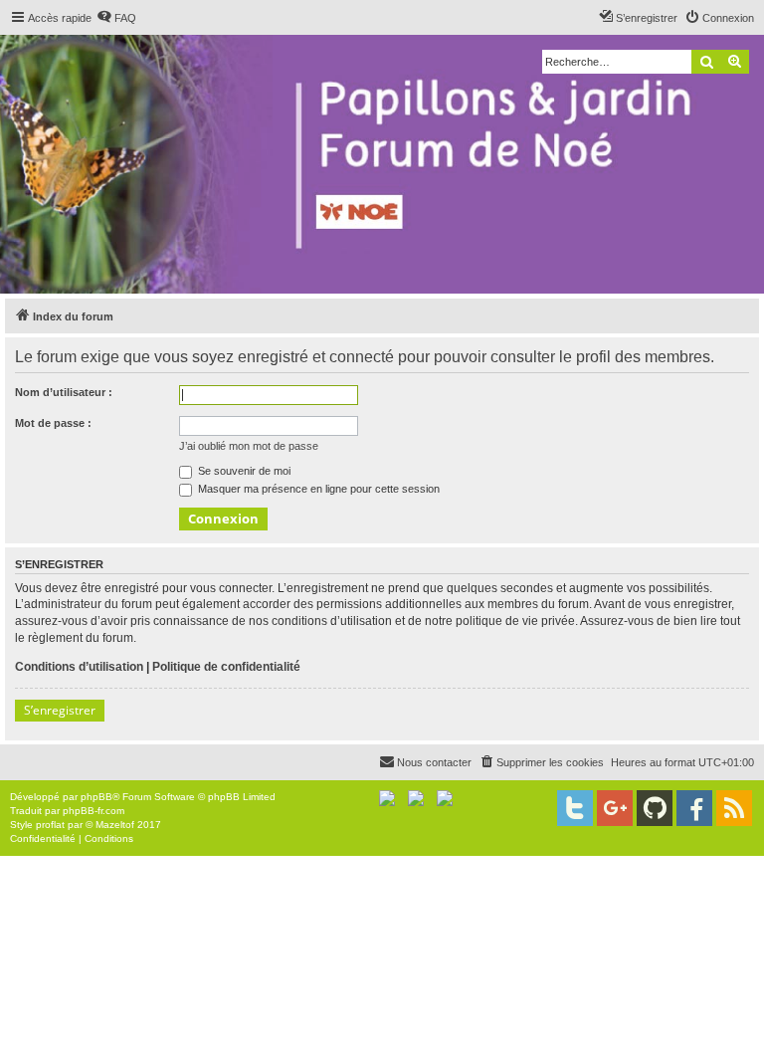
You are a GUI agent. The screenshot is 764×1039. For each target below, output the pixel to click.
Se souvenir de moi (242, 471)
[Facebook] (694, 808)
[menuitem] (116, 18)
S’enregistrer (60, 710)
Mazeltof (115, 824)
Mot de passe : (53, 423)
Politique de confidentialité (226, 667)
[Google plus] (615, 808)
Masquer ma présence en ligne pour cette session (317, 489)
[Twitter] (575, 808)
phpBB (96, 796)
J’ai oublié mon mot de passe (248, 446)
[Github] (654, 808)
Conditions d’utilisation (79, 667)
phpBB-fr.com (93, 810)
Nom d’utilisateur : (63, 392)
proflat (50, 824)
